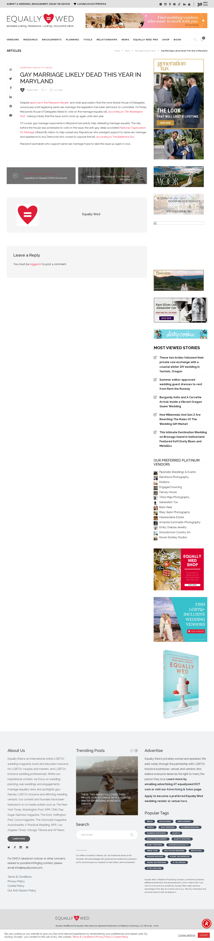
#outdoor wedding (174, 851)
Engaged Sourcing (170, 487)
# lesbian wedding (190, 827)
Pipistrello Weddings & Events (177, 472)
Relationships (107, 39)
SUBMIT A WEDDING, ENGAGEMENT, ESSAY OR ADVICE (38, 4)
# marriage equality (179, 845)
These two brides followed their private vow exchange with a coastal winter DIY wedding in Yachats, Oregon (181, 364)
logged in (35, 264)
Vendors (13, 39)
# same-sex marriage (180, 856)
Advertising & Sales (180, 789)
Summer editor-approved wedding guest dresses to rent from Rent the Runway (180, 384)
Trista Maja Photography (174, 497)
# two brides (179, 862)
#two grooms (154, 868)
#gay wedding (168, 827)
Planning (72, 39)
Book (177, 39)
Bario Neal (165, 507)
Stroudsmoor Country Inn (174, 532)
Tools (87, 39)
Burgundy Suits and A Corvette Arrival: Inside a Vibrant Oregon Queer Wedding (180, 402)
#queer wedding (155, 856)
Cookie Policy (16, 885)
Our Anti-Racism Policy (22, 890)
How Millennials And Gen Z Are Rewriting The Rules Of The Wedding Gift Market (180, 419)
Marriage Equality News (145, 51)
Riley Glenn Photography (174, 512)
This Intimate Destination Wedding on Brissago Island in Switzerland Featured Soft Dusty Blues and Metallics (183, 439)
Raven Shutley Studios (173, 537)
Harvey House (168, 492)
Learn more (19, 839)
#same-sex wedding (156, 862)
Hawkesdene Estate (171, 517)
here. (184, 801)
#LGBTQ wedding (182, 839)
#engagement (184, 821)
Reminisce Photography (174, 477)
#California (165, 821)
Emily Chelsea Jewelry (173, 527)
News (125, 39)
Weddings (30, 39)
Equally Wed (32, 90)
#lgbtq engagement (157, 839)
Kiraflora (164, 482)
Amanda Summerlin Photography (179, 522)
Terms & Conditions (20, 876)
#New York (152, 851)
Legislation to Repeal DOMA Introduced (45, 178)
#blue (150, 821)
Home (117, 51)
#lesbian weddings (156, 833)
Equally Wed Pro (145, 39)
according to (116, 111)
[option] (107, 785)
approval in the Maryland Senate (49, 102)
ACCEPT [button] (204, 935)
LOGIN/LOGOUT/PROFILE (91, 4)
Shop (166, 39)
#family (150, 827)
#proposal (196, 851)
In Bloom (124, 173)
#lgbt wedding (154, 845)
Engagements (52, 39)
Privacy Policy (16, 881)
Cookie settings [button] (186, 935)
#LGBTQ (176, 833)
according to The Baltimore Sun (115, 136)
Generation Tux (168, 502)
